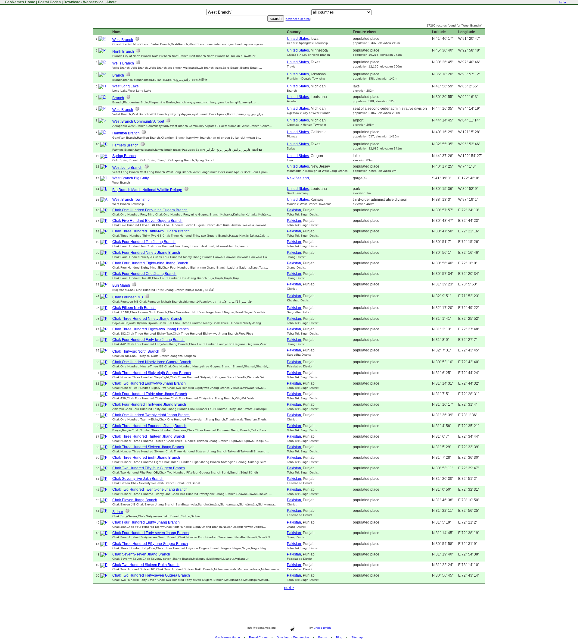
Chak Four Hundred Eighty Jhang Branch (146, 522)
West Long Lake (125, 86)
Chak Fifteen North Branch (134, 308)
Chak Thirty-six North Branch (135, 351)
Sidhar (117, 512)
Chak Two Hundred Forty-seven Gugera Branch (151, 575)
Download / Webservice (84, 2)
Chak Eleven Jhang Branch (134, 500)
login (562, 2)
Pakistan (294, 210)
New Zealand (298, 178)
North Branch (123, 51)
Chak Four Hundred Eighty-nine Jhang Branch (150, 263)
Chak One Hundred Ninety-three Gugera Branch (151, 362)
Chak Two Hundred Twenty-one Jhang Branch (150, 489)
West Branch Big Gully (130, 178)
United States (298, 38)
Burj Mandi (121, 285)
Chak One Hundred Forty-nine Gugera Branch (150, 210)
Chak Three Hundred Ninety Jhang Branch (147, 318)
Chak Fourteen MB (127, 297)
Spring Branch (124, 156)
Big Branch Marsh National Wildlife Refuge (147, 190)
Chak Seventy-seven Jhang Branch (141, 554)
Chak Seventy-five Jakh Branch (137, 479)
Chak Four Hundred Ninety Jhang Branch (146, 252)
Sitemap (357, 637)
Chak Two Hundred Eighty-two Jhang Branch (149, 383)
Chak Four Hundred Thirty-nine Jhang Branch (149, 394)
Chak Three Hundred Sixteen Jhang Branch (148, 447)
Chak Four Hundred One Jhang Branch (144, 274)
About (111, 2)
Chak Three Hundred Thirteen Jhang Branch (148, 436)
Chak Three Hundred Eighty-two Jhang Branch (150, 329)
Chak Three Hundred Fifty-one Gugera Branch (150, 544)
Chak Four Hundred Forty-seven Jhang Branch (150, 533)
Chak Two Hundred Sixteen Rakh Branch (145, 565)
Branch (118, 75)
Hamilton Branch (126, 133)
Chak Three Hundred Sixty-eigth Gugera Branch (151, 373)
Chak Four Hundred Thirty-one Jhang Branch (149, 404)
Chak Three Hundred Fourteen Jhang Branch (149, 426)
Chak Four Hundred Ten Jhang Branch (144, 242)
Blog (339, 637)
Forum (322, 637)
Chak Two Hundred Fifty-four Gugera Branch (148, 468)
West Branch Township (131, 199)
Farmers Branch (125, 145)
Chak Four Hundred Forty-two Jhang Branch (148, 340)
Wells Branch (123, 63)
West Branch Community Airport (138, 121)
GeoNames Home (19, 2)
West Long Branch (127, 167)
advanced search (298, 18)
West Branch (122, 40)
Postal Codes (49, 2)
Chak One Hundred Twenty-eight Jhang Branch (151, 415)
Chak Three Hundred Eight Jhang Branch (146, 457)
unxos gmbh (322, 627)
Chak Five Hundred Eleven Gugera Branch (147, 221)
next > (289, 588)
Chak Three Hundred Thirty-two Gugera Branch (151, 231)
